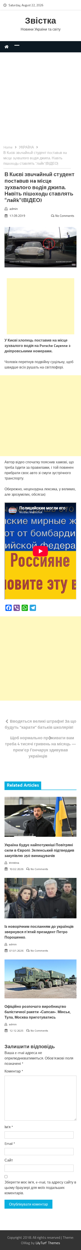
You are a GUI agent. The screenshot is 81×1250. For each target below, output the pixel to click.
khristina (14, 863)
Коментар (13, 1071)
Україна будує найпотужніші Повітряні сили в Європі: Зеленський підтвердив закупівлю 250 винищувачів (39, 850)
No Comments (64, 215)
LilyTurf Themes (48, 1243)
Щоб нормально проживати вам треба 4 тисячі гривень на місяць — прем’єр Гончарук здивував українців (40, 747)
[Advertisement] (40, 101)
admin (13, 208)
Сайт (8, 1160)
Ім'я (8, 1127)
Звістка (40, 21)
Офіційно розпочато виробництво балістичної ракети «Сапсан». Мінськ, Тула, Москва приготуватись (37, 1012)
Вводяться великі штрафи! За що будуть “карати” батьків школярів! (40, 724)
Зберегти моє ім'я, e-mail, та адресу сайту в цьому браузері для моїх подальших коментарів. (40, 1187)
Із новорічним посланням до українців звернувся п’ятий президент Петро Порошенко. (39, 932)
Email (9, 1143)
